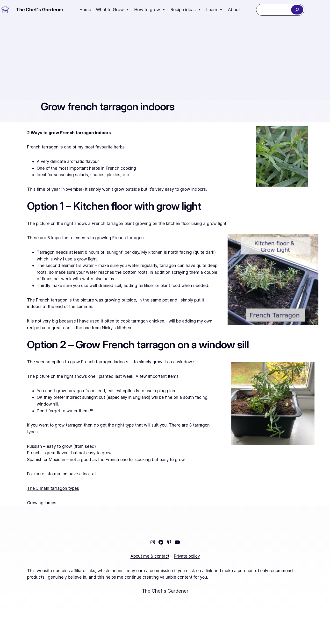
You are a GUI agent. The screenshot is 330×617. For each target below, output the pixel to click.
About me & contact (149, 556)
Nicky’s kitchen (116, 327)
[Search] (297, 9)
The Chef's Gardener (39, 10)
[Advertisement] (165, 59)
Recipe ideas (183, 9)
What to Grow (110, 9)
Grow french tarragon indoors (108, 107)
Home (85, 9)
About (234, 9)
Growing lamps (41, 502)
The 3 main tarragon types (53, 488)
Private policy (187, 556)
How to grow (147, 9)
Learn (211, 9)
